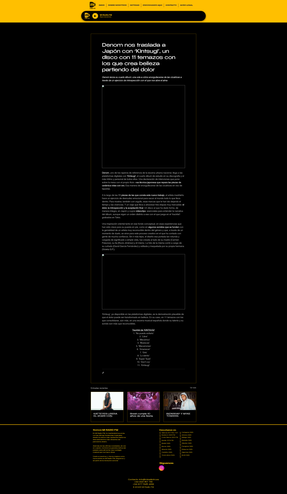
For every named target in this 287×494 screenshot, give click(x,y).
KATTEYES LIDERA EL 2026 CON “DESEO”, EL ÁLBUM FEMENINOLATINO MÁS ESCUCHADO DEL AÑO (106, 415)
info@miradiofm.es (149, 480)
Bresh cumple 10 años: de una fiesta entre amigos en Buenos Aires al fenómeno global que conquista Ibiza (142, 415)
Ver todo (193, 388)
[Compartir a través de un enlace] (103, 373)
